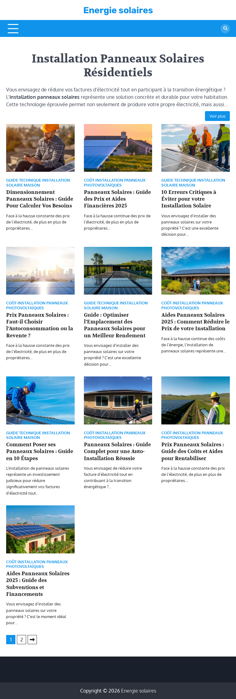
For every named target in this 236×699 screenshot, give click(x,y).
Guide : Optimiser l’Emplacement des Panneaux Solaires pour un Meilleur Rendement (114, 325)
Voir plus (218, 116)
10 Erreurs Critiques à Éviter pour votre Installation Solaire (188, 199)
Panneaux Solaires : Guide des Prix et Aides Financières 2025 (117, 199)
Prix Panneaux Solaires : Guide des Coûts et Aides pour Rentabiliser (192, 451)
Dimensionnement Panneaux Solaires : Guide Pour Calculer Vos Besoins (39, 199)
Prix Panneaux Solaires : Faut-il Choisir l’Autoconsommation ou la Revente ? (39, 325)
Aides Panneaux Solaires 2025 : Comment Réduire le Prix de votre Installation (195, 322)
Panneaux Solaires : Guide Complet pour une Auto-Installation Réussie (117, 451)
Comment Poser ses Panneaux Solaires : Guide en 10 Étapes (39, 451)
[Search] (225, 28)
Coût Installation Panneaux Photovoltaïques (114, 182)
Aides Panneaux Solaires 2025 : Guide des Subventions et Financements (37, 583)
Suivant (32, 639)
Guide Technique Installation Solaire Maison (38, 182)
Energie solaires (118, 10)
